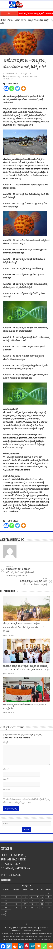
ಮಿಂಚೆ (6, 779)
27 (32, 908)
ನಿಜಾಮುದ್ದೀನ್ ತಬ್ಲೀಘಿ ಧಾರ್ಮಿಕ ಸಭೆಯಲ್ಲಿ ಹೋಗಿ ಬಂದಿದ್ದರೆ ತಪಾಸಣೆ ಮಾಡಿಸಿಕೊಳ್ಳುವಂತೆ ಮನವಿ (20, 571)
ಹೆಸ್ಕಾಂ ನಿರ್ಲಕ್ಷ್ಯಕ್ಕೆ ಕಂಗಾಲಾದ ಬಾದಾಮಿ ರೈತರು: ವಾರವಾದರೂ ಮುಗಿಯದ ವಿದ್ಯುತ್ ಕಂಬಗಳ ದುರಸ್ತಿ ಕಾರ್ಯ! (23, 627)
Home (5, 20)
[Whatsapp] (11, 88)
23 (48, 904)
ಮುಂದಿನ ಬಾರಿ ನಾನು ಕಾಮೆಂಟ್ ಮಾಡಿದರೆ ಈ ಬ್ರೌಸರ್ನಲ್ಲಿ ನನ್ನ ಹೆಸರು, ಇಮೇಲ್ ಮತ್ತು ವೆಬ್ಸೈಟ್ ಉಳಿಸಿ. (26, 800)
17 (6, 904)
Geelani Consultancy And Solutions (19, 933)
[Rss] (26, 924)
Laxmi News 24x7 (29, 928)
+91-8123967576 (11, 874)
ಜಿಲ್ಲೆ (10, 20)
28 (37, 908)
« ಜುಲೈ (3, 914)
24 (6, 908)
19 (25, 904)
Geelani (37, 930)
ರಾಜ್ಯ (18, 76)
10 (6, 901)
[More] (23, 88)
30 (48, 908)
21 (37, 904)
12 (25, 901)
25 (16, 908)
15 (42, 901)
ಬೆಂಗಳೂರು (12, 76)
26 (25, 908)
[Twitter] (17, 88)
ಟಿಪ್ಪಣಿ (6, 742)
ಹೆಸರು (6, 769)
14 (37, 901)
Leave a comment (32, 76)
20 (32, 904)
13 (32, 901)
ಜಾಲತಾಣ (6, 789)
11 (16, 901)
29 (42, 908)
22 (42, 904)
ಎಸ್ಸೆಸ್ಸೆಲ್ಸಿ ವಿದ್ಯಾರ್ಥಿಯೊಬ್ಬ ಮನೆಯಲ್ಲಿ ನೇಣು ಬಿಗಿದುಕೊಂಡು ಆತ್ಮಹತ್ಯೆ (33, 581)
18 (16, 904)
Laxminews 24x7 (12, 74)
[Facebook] (6, 88)
